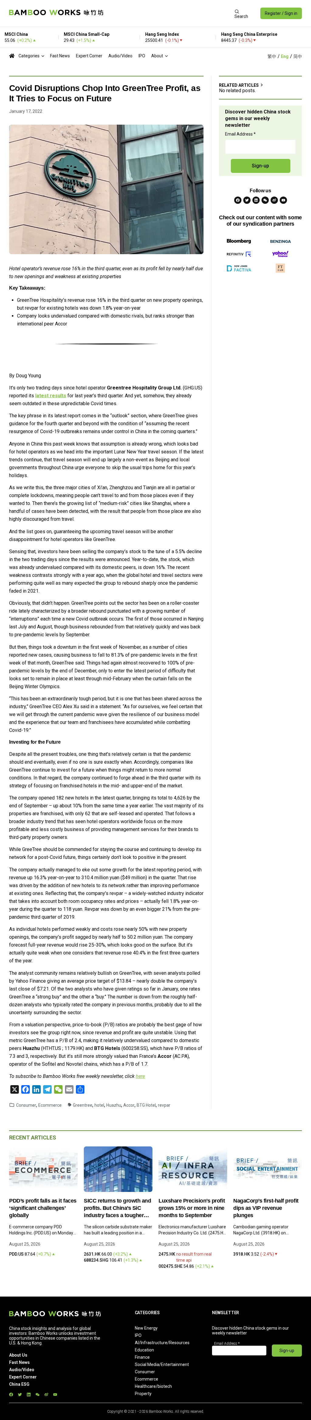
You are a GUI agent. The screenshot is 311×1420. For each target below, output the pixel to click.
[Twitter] (247, 200)
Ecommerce (50, 1105)
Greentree (82, 1105)
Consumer (26, 1105)
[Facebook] (237, 200)
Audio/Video (120, 55)
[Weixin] (265, 200)
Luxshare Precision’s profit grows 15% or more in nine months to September (192, 1208)
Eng (285, 56)
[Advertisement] (168, 13)
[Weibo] (274, 200)
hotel (99, 1105)
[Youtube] (283, 200)
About (157, 55)
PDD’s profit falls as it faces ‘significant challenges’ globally (43, 1208)
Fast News (60, 55)
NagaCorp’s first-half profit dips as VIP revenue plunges (266, 1208)
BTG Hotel (146, 1105)
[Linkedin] (256, 200)
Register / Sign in (281, 13)
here (140, 1076)
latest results (50, 396)
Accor (129, 1105)
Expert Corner (89, 55)
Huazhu (113, 1105)
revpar (164, 1105)
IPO (141, 55)
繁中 (272, 56)
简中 (297, 56)
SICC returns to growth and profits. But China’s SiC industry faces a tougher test (117, 1208)
